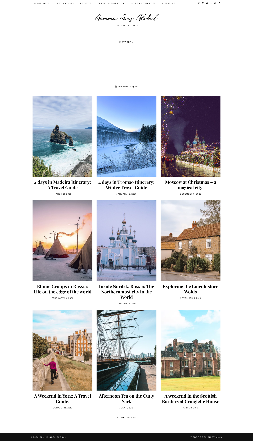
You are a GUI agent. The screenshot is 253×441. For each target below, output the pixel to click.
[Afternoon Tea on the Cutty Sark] (126, 350)
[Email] (215, 3)
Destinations (64, 3)
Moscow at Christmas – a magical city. (190, 184)
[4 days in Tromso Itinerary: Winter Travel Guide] (126, 136)
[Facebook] (207, 3)
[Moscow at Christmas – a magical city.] (190, 136)
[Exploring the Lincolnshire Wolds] (190, 240)
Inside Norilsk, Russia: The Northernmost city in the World (126, 292)
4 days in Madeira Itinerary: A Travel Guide (62, 184)
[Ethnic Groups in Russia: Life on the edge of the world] (62, 240)
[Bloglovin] (211, 3)
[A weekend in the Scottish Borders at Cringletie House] (190, 350)
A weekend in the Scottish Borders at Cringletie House (190, 398)
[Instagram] (203, 3)
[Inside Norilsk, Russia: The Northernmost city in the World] (126, 240)
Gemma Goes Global (126, 17)
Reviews (85, 3)
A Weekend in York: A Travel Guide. (62, 398)
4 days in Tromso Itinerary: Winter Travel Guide (126, 184)
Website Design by (207, 437)
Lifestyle (168, 3)
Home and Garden (143, 3)
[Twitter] (199, 3)
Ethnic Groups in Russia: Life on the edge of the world (62, 289)
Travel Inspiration (111, 3)
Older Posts (126, 417)
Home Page (41, 3)
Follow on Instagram (127, 86)
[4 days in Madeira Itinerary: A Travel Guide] (62, 136)
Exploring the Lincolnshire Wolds (190, 289)
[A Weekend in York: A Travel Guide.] (62, 350)
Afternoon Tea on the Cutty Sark (126, 398)
